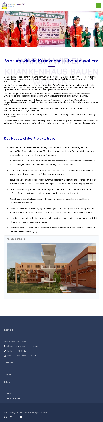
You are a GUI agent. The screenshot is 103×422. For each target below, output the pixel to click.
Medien (8, 374)
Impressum (9, 393)
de (5, 417)
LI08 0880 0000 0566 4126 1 (24, 356)
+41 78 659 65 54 (22, 351)
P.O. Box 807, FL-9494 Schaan (27, 346)
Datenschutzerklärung (14, 398)
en (11, 417)
